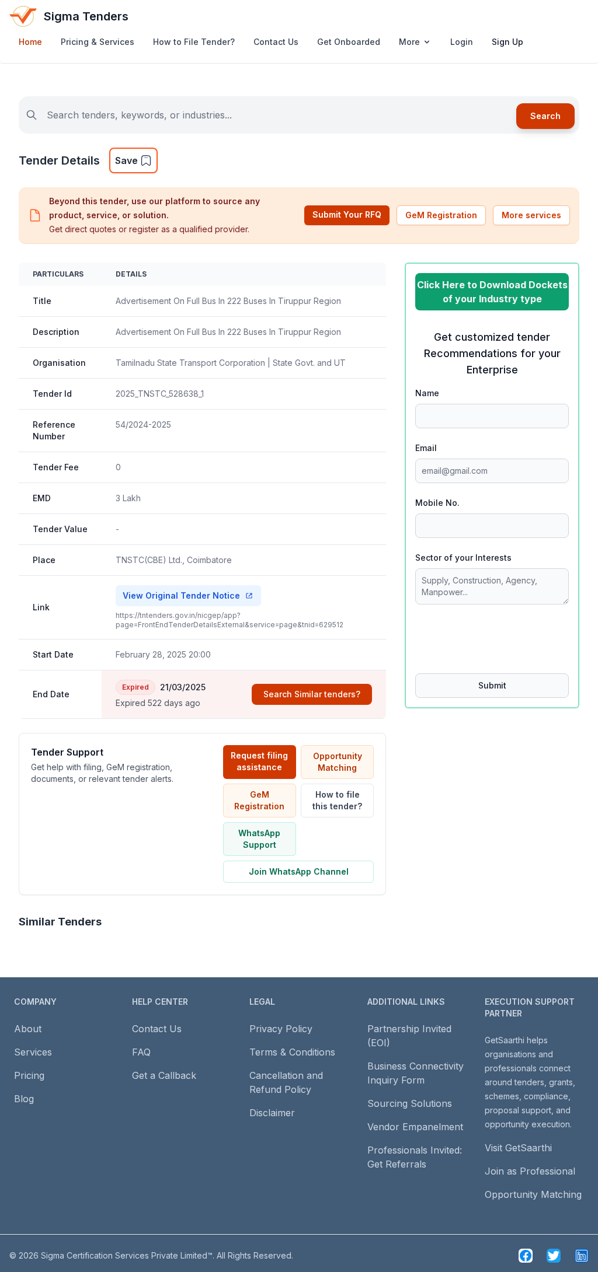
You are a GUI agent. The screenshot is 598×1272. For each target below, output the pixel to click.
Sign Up (507, 42)
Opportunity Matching (337, 762)
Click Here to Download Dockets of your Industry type (492, 292)
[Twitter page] (554, 1256)
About (27, 1029)
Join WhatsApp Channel (299, 871)
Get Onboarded (348, 42)
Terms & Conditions (292, 1052)
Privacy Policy (280, 1029)
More (409, 42)
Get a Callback (164, 1075)
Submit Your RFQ (346, 214)
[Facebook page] (526, 1256)
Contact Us (275, 42)
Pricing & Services (97, 42)
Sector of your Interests (463, 557)
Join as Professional (530, 1171)
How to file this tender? (337, 800)
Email (426, 448)
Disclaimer (272, 1113)
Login (461, 42)
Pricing (29, 1075)
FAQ (141, 1052)
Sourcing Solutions (409, 1103)
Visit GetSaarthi (518, 1148)
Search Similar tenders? (311, 694)
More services (531, 215)
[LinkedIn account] (582, 1256)
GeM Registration (441, 215)
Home (30, 42)
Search (545, 116)
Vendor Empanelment (415, 1127)
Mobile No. (437, 503)
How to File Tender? (194, 42)
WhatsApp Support (259, 839)
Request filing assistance (259, 761)
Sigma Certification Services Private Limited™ (127, 1255)
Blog (24, 1099)
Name (427, 393)
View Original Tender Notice (181, 595)
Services (33, 1052)
